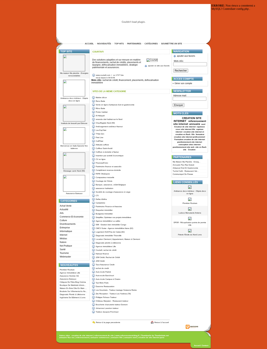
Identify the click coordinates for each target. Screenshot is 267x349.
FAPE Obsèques (103, 174)
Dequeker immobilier (104, 210)
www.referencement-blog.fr (127, 335)
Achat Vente (66, 206)
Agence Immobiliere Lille (70, 273)
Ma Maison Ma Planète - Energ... (186, 162)
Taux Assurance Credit (105, 265)
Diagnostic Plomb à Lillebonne (72, 294)
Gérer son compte (183, 83)
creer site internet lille (185, 129)
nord (203, 124)
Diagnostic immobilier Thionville (109, 236)
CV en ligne (101, 159)
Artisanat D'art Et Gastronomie (185, 168)
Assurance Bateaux (74, 193)
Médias (63, 238)
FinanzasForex (102, 163)
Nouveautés (104, 44)
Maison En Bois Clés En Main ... (73, 288)
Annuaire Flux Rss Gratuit (183, 165)
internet (179, 132)
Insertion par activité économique (110, 156)
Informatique (66, 231)
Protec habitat (102, 112)
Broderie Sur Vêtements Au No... (73, 291)
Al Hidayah (100, 116)
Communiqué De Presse (183, 174)
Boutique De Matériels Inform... (73, 285)
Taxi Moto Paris (102, 283)
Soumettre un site (171, 44)
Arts (62, 213)
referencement (82, 337)
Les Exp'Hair (101, 130)
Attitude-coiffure (102, 145)
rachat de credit (102, 268)
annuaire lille (117, 337)
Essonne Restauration (105, 286)
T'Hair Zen (100, 134)
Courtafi (98, 52)
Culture (63, 220)
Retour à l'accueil (162, 322)
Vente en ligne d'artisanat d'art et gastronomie (115, 105)
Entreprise (65, 227)
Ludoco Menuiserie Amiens (190, 213)
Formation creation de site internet (189, 139)
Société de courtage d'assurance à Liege (113, 192)
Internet (63, 235)
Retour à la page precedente (108, 322)
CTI (97, 196)
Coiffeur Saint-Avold (104, 148)
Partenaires (134, 44)
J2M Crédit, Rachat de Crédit (108, 257)
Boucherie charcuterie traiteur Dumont (112, 305)
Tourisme (64, 253)
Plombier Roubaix (67, 270)
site (185, 150)
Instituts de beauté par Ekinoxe (74, 123)
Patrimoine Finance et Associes (109, 206)
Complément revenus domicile (108, 170)
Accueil (89, 44)
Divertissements (68, 224)
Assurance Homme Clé (69, 276)
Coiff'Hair (99, 141)
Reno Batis (100, 101)
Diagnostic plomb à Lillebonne (108, 243)
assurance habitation (104, 188)
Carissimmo (100, 203)
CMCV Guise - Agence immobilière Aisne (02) (114, 228)
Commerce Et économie (72, 216)
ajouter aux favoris (186, 56)
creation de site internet (82, 335)
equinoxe (201, 127)
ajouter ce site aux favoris (158, 66)
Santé (63, 249)
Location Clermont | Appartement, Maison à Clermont (118, 239)
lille (193, 134)
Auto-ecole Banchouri (105, 276)
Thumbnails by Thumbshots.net (155, 335)
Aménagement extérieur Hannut (109, 127)
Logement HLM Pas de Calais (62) (110, 232)
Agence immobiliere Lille (106, 246)
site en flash (200, 147)
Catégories (151, 44)
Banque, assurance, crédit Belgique (111, 185)
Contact (205, 345)
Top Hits (119, 44)
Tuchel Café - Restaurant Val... (186, 171)
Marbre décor (101, 97)
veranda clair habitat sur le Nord (109, 119)
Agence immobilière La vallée (108, 221)
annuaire (194, 123)
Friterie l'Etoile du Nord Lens (190, 235)
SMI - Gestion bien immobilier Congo (111, 225)
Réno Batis (100, 108)
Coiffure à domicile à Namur (107, 152)
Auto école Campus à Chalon (108, 279)
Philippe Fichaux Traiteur (106, 297)
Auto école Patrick (103, 272)
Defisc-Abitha (101, 199)
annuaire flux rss (66, 337)
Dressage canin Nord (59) (74, 171)
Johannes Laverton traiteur (107, 308)
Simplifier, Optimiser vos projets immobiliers (113, 217)
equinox (199, 129)
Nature (63, 242)
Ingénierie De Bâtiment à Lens (72, 297)
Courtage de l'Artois (104, 181)
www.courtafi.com (103, 75)
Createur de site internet (185, 127)
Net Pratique (66, 246)
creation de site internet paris (151, 337)
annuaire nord (130, 337)
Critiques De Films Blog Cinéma (73, 282)
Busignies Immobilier (104, 214)
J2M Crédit (100, 261)
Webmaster (65, 256)
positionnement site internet (189, 142)
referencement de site (104, 335)
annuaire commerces (99, 337)
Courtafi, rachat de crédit (106, 250)
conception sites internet (190, 145)
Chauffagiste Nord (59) (105, 123)
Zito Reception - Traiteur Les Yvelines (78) (113, 294)
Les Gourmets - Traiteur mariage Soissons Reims (116, 290)
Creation (192, 150)
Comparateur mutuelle (105, 177)
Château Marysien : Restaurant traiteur (112, 301)
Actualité (64, 209)
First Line (99, 137)
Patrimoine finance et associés (108, 167)
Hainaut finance (102, 254)
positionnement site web (183, 147)
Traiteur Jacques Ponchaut (107, 312)
